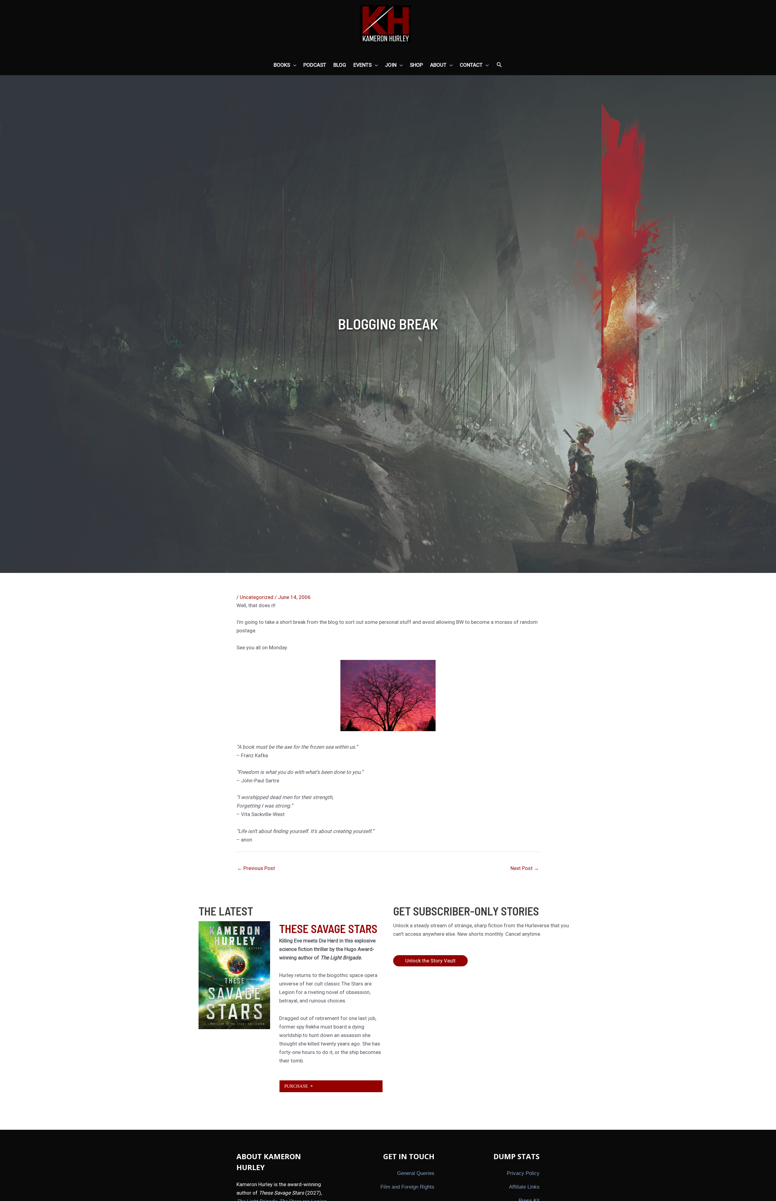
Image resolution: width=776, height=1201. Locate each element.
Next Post (524, 868)
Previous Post (256, 868)
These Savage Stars (328, 928)
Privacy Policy (523, 1173)
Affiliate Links (524, 1187)
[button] (499, 65)
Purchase (296, 1086)
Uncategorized (256, 597)
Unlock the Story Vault (430, 961)
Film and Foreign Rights (407, 1187)
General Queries (415, 1173)
